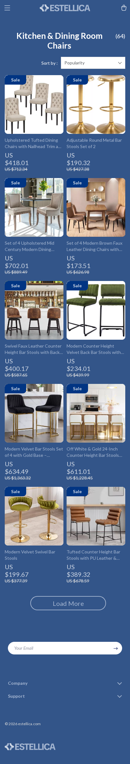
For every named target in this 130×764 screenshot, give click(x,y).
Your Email (23, 648)
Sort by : (49, 63)
